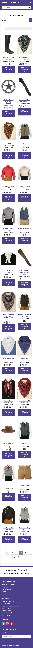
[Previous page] (3, 553)
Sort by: (3, 29)
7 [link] (21, 553)
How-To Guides (6, 603)
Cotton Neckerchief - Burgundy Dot (25, 401)
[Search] (30, 20)
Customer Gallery (6, 615)
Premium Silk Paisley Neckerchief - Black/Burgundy (8, 316)
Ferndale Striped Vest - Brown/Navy (24, 315)
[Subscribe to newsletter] (29, 636)
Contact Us (5, 587)
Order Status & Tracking (8, 584)
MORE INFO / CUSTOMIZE (8, 68)
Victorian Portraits (6, 610)
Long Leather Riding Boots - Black (8, 58)
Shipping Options (6, 589)
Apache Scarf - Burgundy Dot (8, 401)
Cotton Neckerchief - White (8, 359)
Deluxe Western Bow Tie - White (8, 271)
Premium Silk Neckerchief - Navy (24, 359)
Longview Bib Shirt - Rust (8, 186)
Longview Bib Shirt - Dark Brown (8, 528)
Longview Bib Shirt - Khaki (24, 186)
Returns (4, 591)
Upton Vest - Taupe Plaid (24, 144)
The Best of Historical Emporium (10, 606)
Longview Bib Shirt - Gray (8, 229)
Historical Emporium (10, 3)
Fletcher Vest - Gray (8, 486)
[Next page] (19, 557)
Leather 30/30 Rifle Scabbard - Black (24, 100)
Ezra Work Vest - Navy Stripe (24, 229)
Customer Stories (6, 608)
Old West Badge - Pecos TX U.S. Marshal (8, 101)
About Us (4, 594)
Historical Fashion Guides (8, 601)
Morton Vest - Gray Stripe (24, 528)
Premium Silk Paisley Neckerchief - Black (25, 58)
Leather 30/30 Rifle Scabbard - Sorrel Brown (24, 272)
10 (14, 557)
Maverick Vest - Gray (25, 443)
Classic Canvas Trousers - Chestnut (24, 486)
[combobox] (14, 20)
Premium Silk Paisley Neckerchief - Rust (8, 144)
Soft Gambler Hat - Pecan (8, 443)
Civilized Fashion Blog (7, 613)
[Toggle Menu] (30, 3)
